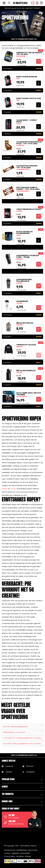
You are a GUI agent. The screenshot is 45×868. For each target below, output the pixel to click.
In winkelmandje (38, 61)
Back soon (38, 83)
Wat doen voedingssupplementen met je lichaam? (22, 743)
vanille (13, 489)
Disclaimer (20, 856)
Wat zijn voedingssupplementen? (16, 726)
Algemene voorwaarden (21, 853)
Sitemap (28, 856)
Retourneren (32, 850)
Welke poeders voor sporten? (14, 732)
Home (4, 13)
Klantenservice (9, 850)
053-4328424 (14, 818)
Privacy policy (9, 856)
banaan (5, 489)
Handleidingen (21, 850)
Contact (7, 853)
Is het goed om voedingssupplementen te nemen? (22, 738)
